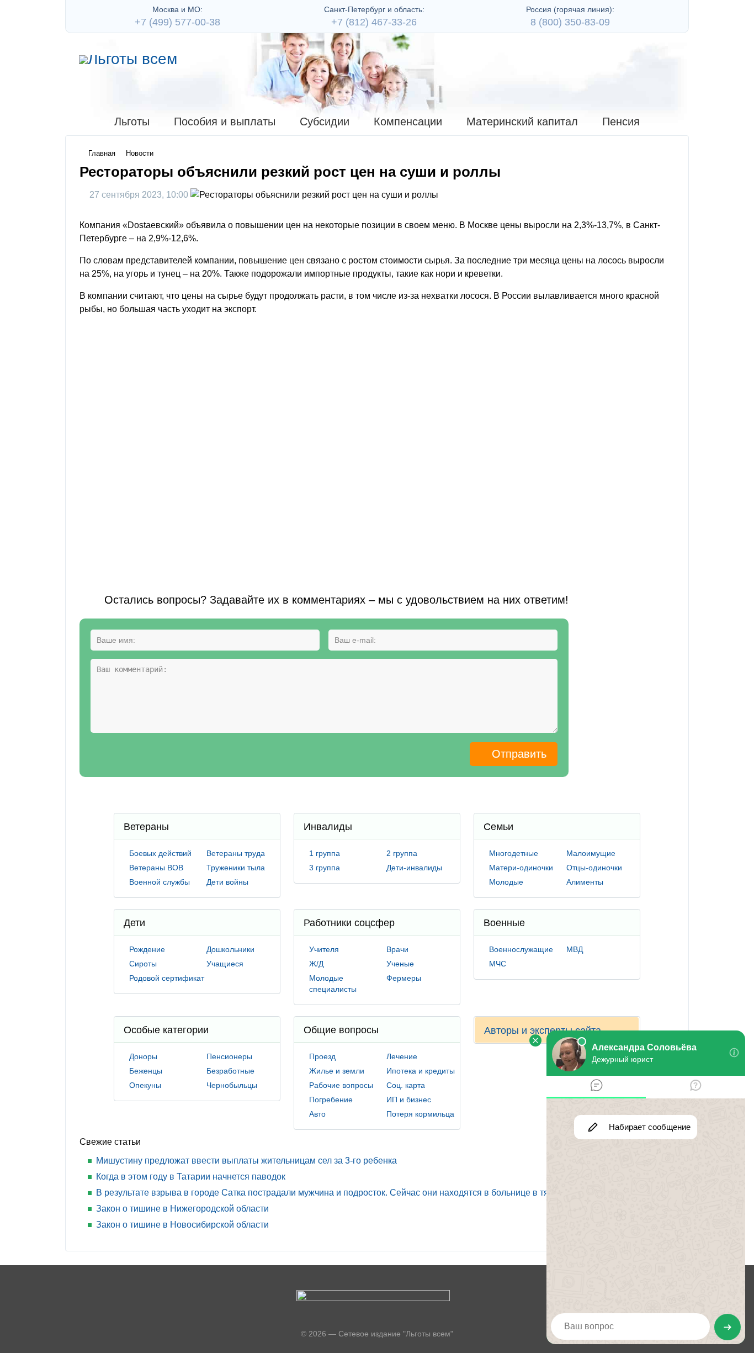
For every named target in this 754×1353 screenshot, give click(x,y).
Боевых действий (160, 853)
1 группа (324, 853)
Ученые (400, 963)
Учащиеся (224, 963)
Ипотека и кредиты (420, 1070)
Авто (317, 1113)
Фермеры (403, 978)
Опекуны (145, 1085)
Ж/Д (316, 963)
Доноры (143, 1056)
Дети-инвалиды (414, 867)
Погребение (331, 1099)
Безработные (230, 1070)
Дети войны (227, 882)
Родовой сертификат (166, 978)
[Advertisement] (280, 445)
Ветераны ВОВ (156, 867)
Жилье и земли (336, 1070)
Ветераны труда (235, 853)
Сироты (143, 963)
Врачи (397, 949)
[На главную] (128, 59)
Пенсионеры (229, 1056)
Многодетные (513, 853)
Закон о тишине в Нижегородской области (182, 1208)
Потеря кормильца (420, 1113)
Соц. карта (405, 1085)
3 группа (324, 867)
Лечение (401, 1056)
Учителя (324, 949)
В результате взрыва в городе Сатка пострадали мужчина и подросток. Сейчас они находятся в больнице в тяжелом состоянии (358, 1192)
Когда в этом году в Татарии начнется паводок (190, 1176)
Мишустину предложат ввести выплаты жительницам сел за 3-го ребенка (246, 1160)
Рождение (147, 949)
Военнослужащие (521, 949)
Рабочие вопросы (341, 1085)
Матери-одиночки (521, 867)
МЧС (497, 963)
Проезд (322, 1056)
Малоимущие (590, 853)
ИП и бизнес (408, 1099)
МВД (574, 949)
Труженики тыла (235, 867)
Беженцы (145, 1070)
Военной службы (159, 882)
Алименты (584, 882)
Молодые (506, 882)
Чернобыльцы (231, 1085)
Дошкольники (230, 949)
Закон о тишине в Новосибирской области (182, 1224)
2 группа (401, 853)
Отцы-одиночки (594, 867)
